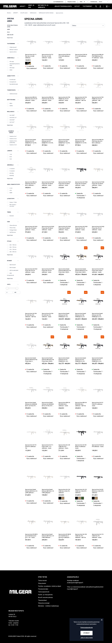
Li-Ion (11, 188)
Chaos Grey (12, 227)
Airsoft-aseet (23, 12)
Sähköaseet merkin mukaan (46, 12)
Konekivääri (12, 79)
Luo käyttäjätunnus (58, 1)
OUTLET (77, 6)
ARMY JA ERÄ (31, 6)
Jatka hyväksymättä (86, 638)
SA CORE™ (12, 115)
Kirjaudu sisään (72, 1)
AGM (8, 29)
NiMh (11, 192)
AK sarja (12, 61)
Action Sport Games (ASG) (12, 26)
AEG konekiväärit (14, 270)
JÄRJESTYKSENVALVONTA (63, 6)
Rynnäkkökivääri (14, 84)
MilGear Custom (14, 49)
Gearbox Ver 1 (13, 136)
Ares (8, 32)
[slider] (7, 288)
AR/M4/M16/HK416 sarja (15, 64)
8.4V (11, 156)
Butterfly (12, 175)
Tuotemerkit (87, 6)
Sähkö (11, 105)
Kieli (81, 1)
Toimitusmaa (93, 1)
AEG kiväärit (13, 267)
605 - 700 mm (13, 245)
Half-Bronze (13, 232)
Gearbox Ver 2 (13, 138)
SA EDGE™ (12, 120)
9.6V (11, 159)
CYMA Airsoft (13, 47)
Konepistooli (13, 82)
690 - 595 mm (13, 251)
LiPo (11, 190)
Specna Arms (59, 13)
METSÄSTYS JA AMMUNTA (43, 6)
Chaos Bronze (13, 225)
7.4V (11, 154)
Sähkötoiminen (13, 93)
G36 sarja (12, 67)
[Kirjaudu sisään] (100, 6)
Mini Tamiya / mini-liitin (13, 205)
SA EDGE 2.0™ (13, 117)
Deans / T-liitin (13, 202)
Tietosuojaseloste (86, 627)
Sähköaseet (33, 12)
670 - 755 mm (13, 249)
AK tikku (12, 173)
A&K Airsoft (10, 34)
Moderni (12, 215)
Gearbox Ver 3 (13, 144)
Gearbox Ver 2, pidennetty (13, 141)
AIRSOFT (22, 6)
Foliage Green (13, 230)
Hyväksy (86, 633)
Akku (11, 103)
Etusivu (9, 12)
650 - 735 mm (13, 247)
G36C (11, 70)
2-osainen (12, 168)
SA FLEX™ (12, 122)
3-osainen (12, 171)
